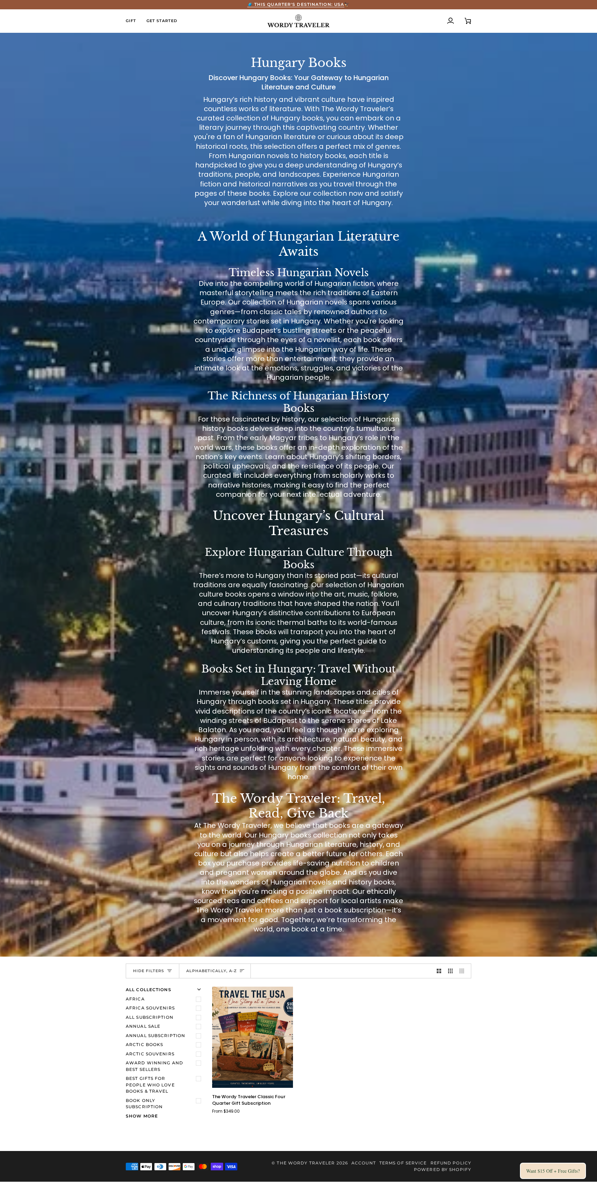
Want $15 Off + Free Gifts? (553, 1171)
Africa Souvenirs (150, 1007)
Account (363, 1162)
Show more (142, 1116)
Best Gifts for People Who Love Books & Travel (150, 1085)
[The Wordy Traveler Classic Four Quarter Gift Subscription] (252, 1037)
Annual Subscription (155, 1035)
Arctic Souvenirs (150, 1053)
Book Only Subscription (144, 1104)
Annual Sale (143, 1026)
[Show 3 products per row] (450, 971)
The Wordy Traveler (306, 1162)
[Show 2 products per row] (439, 971)
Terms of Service (403, 1162)
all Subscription (149, 1017)
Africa (135, 999)
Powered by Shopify (442, 1169)
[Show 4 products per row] (463, 971)
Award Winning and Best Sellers (154, 1066)
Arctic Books (144, 1044)
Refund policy (450, 1162)
